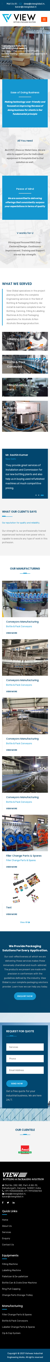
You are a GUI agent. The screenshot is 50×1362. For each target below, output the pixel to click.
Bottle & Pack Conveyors (15, 1320)
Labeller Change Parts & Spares (18, 1327)
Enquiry (6, 1238)
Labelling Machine (11, 1270)
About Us (7, 1226)
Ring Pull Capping (11, 1289)
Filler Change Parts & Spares (17, 1314)
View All (24, 922)
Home (5, 1219)
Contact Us (8, 1244)
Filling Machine (10, 1264)
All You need (25, 140)
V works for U (25, 233)
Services (6, 1232)
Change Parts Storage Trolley (17, 1295)
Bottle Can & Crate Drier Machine (19, 1282)
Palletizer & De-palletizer (15, 1276)
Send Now (17, 1083)
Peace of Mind (25, 189)
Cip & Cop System (11, 1333)
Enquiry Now (25, 996)
